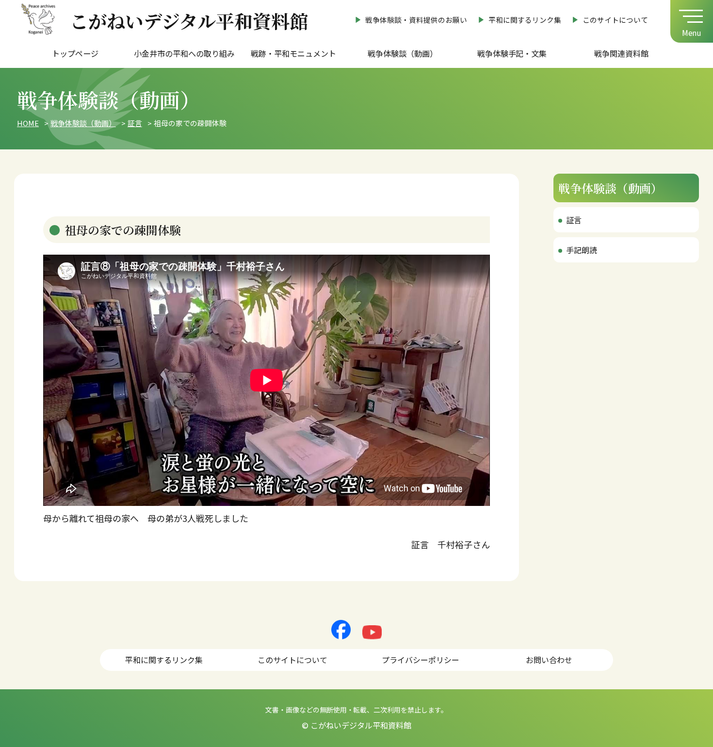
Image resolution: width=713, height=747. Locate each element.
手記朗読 (581, 250)
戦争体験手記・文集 (512, 53)
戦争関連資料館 (621, 53)
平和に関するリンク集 (524, 20)
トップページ (75, 53)
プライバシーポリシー (420, 660)
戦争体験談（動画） (403, 53)
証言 (574, 220)
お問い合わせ (549, 660)
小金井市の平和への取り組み (184, 53)
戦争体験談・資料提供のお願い (416, 20)
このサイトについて (615, 20)
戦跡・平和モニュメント (293, 53)
